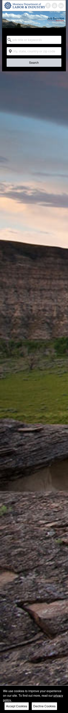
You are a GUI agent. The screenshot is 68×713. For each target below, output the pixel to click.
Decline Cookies (44, 706)
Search (34, 62)
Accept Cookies (16, 706)
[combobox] (34, 40)
